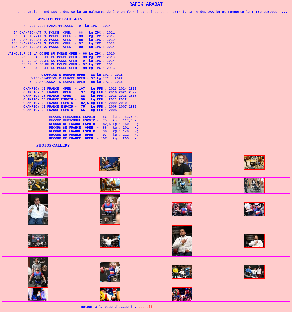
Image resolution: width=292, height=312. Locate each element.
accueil (146, 307)
